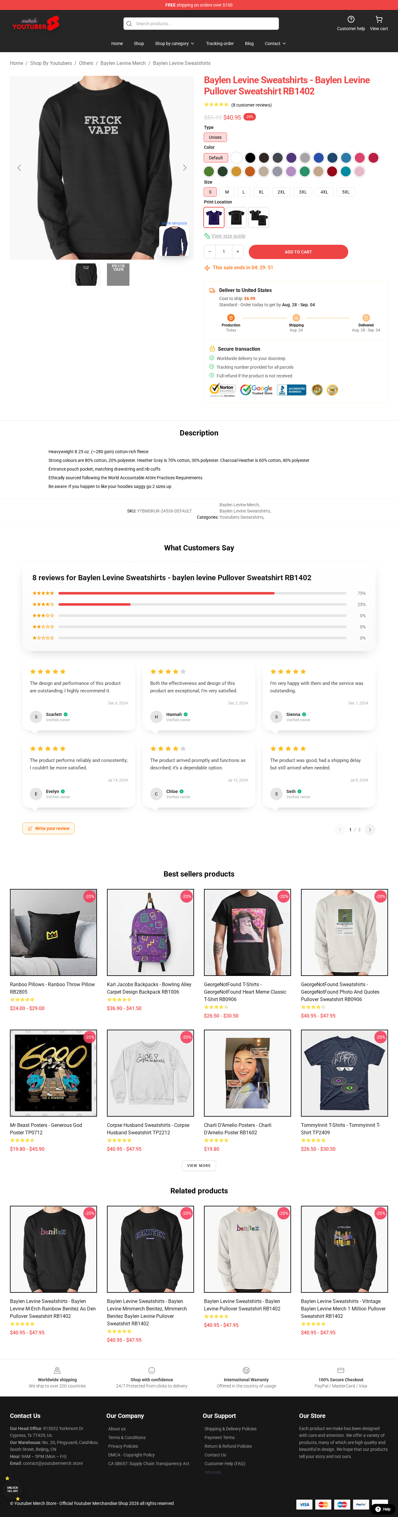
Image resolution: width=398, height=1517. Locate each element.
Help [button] (387, 1509)
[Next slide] (184, 167)
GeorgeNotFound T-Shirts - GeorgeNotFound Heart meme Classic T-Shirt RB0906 (245, 992)
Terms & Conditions (127, 1437)
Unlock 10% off (12, 1489)
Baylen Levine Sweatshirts (182, 63)
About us (117, 1428)
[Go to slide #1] (86, 274)
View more (199, 1166)
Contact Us (215, 1454)
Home (16, 63)
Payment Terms (220, 1437)
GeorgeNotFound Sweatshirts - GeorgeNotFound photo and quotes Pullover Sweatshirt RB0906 (340, 992)
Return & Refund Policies (228, 1446)
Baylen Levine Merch (123, 63)
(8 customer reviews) (251, 104)
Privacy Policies (123, 1446)
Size (208, 182)
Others (86, 63)
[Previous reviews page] (339, 829)
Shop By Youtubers (51, 63)
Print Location (218, 201)
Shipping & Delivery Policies (231, 1428)
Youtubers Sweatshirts (241, 517)
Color (209, 147)
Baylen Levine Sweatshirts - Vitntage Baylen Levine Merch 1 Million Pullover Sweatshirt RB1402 (343, 1308)
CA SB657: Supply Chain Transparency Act (148, 1463)
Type (209, 127)
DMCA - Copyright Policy (131, 1454)
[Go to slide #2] (118, 274)
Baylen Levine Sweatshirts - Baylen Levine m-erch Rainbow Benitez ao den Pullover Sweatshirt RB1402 (53, 1308)
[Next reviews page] (370, 829)
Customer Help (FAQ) (225, 1463)
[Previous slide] (19, 167)
